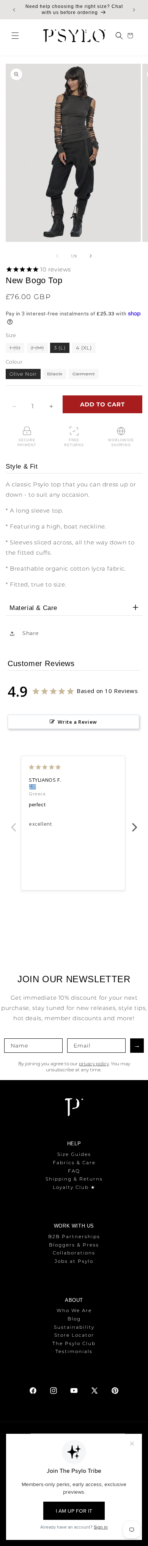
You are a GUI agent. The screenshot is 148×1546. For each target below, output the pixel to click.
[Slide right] (90, 256)
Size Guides (74, 1154)
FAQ (74, 1171)
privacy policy (94, 1063)
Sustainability (74, 1327)
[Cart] (131, 35)
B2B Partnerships (74, 1236)
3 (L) (60, 348)
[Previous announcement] (14, 10)
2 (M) (39, 348)
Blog (74, 1319)
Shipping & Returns (74, 1179)
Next (135, 823)
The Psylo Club (74, 1343)
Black (56, 374)
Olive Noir (23, 374)
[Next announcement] (134, 10)
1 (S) (16, 348)
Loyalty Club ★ (74, 1187)
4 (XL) (84, 348)
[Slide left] (57, 256)
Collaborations (74, 1253)
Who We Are (74, 1310)
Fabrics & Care (74, 1162)
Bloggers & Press (74, 1245)
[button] (15, 35)
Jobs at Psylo (74, 1261)
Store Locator (74, 1335)
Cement (85, 374)
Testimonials (74, 1351)
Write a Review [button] (77, 721)
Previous (13, 823)
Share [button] (30, 633)
